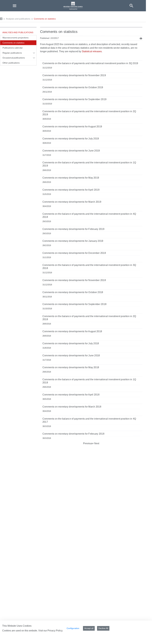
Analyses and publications (18, 19)
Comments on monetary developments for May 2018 (70, 367)
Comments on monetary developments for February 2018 (73, 433)
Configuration (73, 628)
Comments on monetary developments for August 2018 (72, 331)
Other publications (11, 63)
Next (96, 443)
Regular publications (12, 53)
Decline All (103, 628)
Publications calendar (13, 48)
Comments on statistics (45, 19)
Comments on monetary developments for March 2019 (71, 202)
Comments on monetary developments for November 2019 (74, 75)
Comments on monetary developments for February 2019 (73, 229)
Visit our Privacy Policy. (50, 630)
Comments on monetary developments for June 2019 (71, 150)
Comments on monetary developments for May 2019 (70, 177)
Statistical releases (92, 51)
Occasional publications (14, 58)
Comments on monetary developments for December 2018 (74, 253)
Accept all (88, 628)
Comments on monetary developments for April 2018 (70, 394)
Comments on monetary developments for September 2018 (74, 304)
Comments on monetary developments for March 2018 (71, 406)
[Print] (141, 38)
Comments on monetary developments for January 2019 (72, 241)
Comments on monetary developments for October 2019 (72, 87)
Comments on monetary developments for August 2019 (72, 126)
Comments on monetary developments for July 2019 (70, 138)
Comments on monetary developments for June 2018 (71, 355)
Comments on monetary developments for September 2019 (74, 99)
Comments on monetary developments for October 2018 (72, 292)
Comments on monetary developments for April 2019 (70, 189)
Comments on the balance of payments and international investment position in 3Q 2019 (90, 63)
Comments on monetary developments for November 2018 (74, 280)
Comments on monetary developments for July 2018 (70, 343)
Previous (87, 443)
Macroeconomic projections (15, 37)
